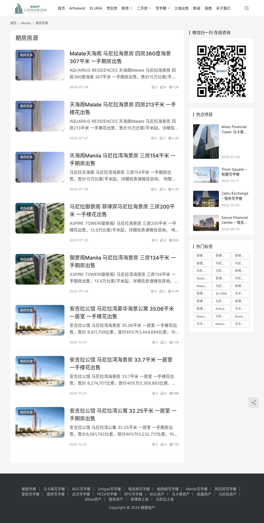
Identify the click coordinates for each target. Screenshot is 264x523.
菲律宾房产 (203, 256)
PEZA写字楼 (107, 494)
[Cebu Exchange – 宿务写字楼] (206, 199)
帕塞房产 (204, 494)
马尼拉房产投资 (223, 271)
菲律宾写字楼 (242, 256)
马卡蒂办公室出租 (242, 309)
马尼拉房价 (242, 278)
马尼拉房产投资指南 (223, 301)
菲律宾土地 (139, 499)
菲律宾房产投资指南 (242, 286)
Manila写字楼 (197, 489)
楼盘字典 (29, 489)
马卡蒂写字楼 (242, 324)
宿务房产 (116, 499)
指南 (208, 8)
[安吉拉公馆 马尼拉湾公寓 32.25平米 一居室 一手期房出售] (39, 422)
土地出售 (181, 8)
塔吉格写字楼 (139, 489)
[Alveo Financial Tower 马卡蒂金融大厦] (206, 141)
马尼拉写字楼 (203, 271)
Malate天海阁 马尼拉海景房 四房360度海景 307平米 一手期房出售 (120, 57)
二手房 (142, 8)
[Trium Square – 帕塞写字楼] (206, 175)
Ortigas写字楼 (109, 489)
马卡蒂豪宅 (203, 324)
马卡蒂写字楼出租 (242, 293)
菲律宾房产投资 (223, 256)
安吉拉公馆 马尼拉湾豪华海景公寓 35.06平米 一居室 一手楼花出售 (122, 312)
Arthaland (77, 8)
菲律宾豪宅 (203, 309)
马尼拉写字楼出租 (242, 263)
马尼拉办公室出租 (223, 286)
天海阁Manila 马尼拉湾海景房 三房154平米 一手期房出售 (123, 159)
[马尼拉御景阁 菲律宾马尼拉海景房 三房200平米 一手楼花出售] (39, 218)
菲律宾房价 (242, 271)
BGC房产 (157, 494)
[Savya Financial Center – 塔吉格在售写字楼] (206, 223)
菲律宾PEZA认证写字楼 (203, 301)
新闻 (196, 8)
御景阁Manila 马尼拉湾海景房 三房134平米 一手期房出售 (123, 261)
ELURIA (96, 8)
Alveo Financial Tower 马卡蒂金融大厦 (234, 131)
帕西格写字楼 (168, 489)
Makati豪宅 (223, 324)
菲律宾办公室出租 (223, 278)
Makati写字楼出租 (203, 286)
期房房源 (26, 55)
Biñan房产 (93, 499)
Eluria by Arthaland (242, 316)
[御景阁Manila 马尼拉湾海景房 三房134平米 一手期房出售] (39, 269)
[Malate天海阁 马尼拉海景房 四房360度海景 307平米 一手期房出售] (39, 65)
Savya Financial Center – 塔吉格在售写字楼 (234, 222)
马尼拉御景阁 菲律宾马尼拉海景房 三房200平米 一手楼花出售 (122, 210)
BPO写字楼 (133, 494)
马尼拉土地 (165, 499)
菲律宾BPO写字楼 (203, 293)
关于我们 (223, 8)
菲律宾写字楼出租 (203, 263)
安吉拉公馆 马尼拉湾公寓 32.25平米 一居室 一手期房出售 (123, 414)
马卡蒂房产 (181, 494)
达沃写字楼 (81, 494)
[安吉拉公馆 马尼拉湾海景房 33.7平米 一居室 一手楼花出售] (39, 371)
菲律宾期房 (242, 301)
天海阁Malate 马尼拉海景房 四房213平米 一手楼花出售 (123, 108)
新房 (125, 8)
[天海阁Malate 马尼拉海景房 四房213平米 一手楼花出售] (39, 116)
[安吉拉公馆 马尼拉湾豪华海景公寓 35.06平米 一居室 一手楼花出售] (39, 320)
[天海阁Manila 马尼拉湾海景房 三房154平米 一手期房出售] (39, 167)
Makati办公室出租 (203, 316)
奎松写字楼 (30, 494)
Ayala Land (203, 278)
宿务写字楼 (56, 494)
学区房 (111, 8)
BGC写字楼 (81, 489)
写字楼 (160, 8)
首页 (61, 8)
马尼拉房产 (223, 263)
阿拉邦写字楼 (225, 489)
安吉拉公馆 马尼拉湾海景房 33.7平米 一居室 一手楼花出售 (121, 363)
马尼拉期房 (223, 316)
